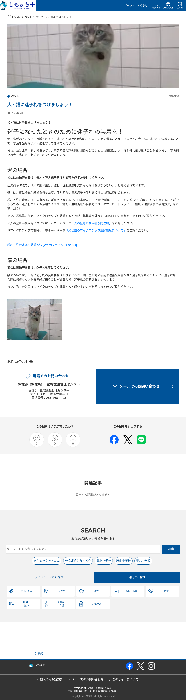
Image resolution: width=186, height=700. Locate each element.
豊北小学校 (103, 561)
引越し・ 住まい (27, 604)
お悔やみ (96, 604)
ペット (28, 17)
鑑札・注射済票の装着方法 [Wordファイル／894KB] (42, 245)
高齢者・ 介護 (61, 604)
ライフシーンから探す (49, 577)
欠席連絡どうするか (78, 561)
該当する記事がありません (93, 495)
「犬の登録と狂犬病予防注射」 (91, 223)
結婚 (166, 591)
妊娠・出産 (26, 591)
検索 (171, 549)
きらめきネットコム (47, 561)
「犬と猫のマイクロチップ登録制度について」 (95, 230)
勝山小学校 (123, 561)
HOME (16, 17)
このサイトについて (125, 679)
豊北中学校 (143, 561)
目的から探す (137, 577)
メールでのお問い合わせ (88, 679)
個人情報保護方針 (51, 679)
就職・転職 (131, 591)
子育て (61, 591)
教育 (96, 591)
